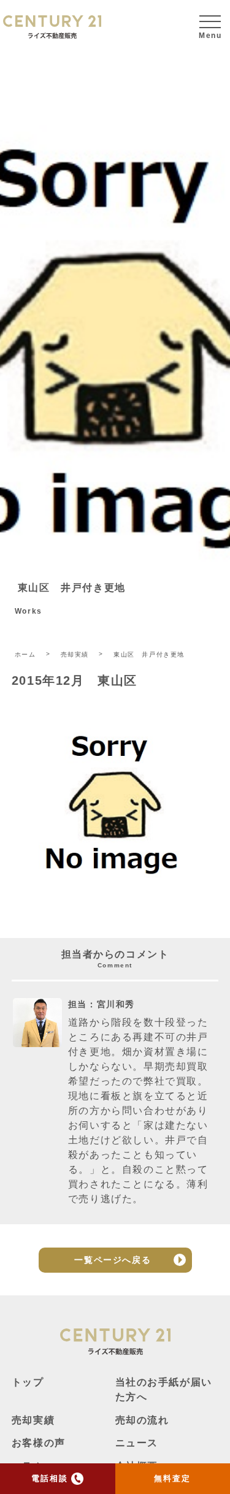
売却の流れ (142, 1420)
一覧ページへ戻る (112, 1260)
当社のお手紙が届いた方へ (163, 1389)
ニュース (136, 1443)
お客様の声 (39, 1443)
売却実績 (33, 1420)
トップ (28, 1382)
